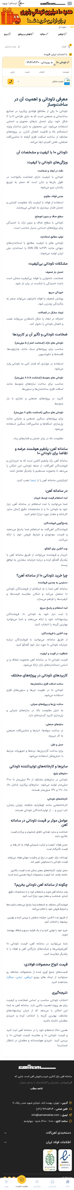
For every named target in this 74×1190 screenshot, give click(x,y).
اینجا (33, 480)
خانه (72, 27)
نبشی (19, 977)
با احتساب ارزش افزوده (55, 54)
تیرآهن (28, 977)
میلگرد (10, 977)
